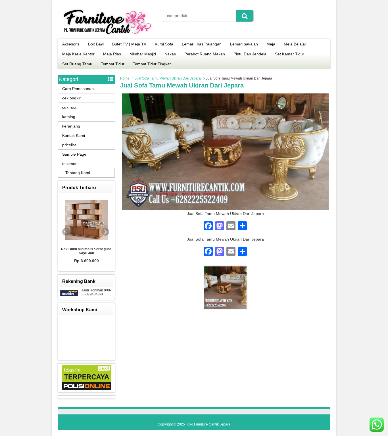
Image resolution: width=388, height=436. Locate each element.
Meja (270, 44)
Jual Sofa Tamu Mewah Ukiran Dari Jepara (168, 78)
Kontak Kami (73, 135)
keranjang (71, 126)
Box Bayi (96, 44)
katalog (68, 116)
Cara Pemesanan (78, 88)
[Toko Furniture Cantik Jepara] (107, 35)
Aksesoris (71, 44)
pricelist (69, 145)
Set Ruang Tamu (77, 64)
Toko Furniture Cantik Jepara (208, 424)
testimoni (70, 163)
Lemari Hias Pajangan (202, 44)
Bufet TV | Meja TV (129, 44)
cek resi (69, 107)
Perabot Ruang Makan (204, 54)
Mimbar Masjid (143, 54)
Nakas (170, 54)
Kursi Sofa (164, 44)
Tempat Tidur (112, 64)
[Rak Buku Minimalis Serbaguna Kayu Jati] (86, 220)
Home (125, 78)
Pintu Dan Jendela (249, 54)
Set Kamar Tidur (289, 54)
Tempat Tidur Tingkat (152, 64)
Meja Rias (112, 54)
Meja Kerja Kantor (78, 54)
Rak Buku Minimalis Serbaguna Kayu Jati (86, 251)
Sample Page (74, 154)
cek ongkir (71, 98)
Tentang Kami (77, 172)
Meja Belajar (295, 44)
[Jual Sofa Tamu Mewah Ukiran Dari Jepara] (225, 208)
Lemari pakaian (244, 44)
